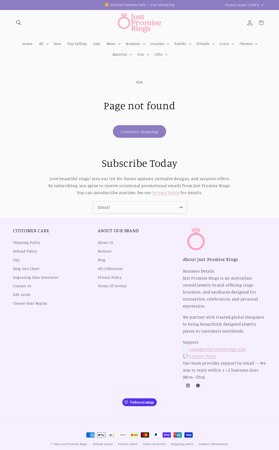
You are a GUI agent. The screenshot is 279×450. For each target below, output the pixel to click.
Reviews (104, 251)
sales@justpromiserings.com (217, 349)
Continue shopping (139, 131)
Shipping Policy (26, 242)
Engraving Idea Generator (35, 277)
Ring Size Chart (26, 268)
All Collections (110, 268)
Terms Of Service (112, 286)
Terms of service (154, 444)
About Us (106, 242)
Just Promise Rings (74, 444)
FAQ (16, 260)
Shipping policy (182, 444)
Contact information (213, 444)
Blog (101, 260)
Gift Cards (22, 294)
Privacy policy (128, 444)
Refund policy (103, 444)
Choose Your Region (30, 303)
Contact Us (22, 286)
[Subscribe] (180, 207)
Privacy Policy (166, 192)
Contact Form (202, 356)
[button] (19, 23)
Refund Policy (25, 251)
